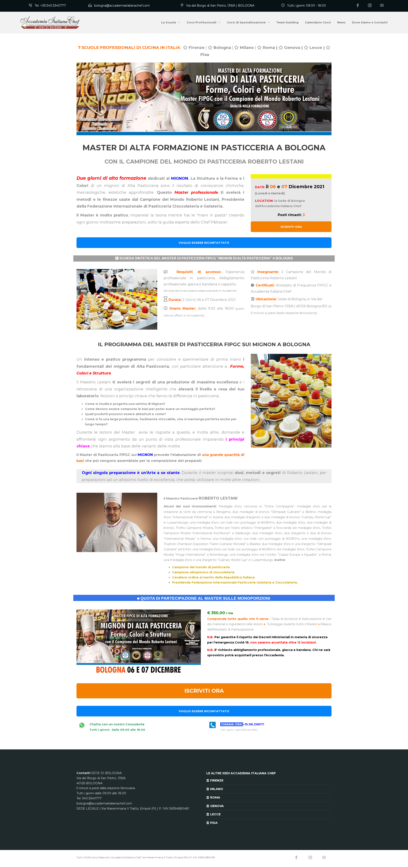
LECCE (215, 814)
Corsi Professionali (201, 22)
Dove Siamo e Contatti (370, 22)
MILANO (216, 789)
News (341, 22)
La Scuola (168, 22)
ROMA (214, 797)
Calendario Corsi (318, 22)
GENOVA (216, 806)
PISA (213, 823)
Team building (287, 22)
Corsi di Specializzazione (246, 22)
